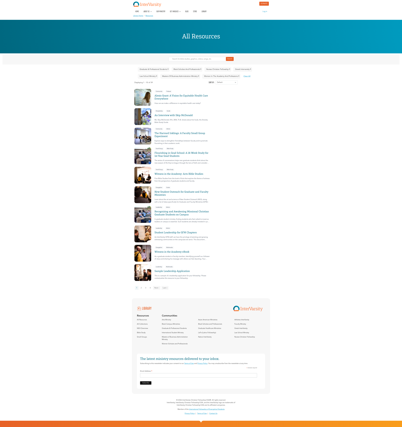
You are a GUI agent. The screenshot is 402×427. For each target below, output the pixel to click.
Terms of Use (189, 363)
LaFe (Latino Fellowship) (207, 333)
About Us (146, 11)
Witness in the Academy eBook (172, 251)
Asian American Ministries (207, 320)
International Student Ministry (173, 333)
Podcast (168, 91)
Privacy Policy (202, 363)
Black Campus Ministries (171, 324)
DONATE (264, 4)
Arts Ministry (166, 320)
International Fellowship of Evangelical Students (207, 409)
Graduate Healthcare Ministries (209, 328)
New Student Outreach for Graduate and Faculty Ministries (181, 193)
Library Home (138, 16)
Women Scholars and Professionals (175, 344)
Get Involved (174, 11)
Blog (186, 11)
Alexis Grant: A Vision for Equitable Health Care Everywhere (181, 97)
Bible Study (170, 148)
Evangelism (159, 187)
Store (195, 11)
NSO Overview (142, 328)
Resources (149, 16)
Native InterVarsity (205, 337)
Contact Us (213, 413)
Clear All (247, 76)
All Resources (142, 320)
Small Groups (142, 337)
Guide (168, 111)
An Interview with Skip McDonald (174, 115)
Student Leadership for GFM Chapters (176, 232)
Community (159, 91)
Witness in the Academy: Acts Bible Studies (179, 173)
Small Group (159, 148)
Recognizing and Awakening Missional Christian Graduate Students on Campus (182, 213)
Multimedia (169, 247)
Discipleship (159, 111)
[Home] (148, 4)
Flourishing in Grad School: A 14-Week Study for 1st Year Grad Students (181, 154)
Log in (265, 11)
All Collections (142, 324)
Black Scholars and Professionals (210, 324)
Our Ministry (160, 11)
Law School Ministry (241, 333)
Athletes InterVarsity (241, 320)
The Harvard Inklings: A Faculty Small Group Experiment (180, 135)
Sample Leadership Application (172, 271)
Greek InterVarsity (240, 328)
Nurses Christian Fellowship (244, 337)
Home (137, 11)
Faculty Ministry (240, 324)
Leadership (159, 207)
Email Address (146, 371)
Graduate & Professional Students (174, 328)
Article (168, 129)
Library (204, 11)
